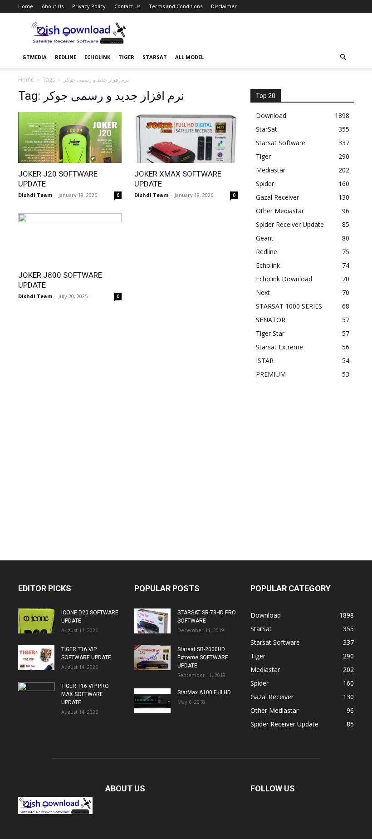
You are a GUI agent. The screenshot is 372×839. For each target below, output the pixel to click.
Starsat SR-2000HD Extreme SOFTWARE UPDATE (202, 657)
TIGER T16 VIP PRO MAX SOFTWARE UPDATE (85, 694)
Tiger (126, 57)
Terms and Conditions (175, 6)
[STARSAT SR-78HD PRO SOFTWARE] (152, 620)
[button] (343, 57)
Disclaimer (224, 6)
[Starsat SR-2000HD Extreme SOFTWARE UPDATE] (152, 657)
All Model (189, 57)
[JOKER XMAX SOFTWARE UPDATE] (186, 137)
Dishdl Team (35, 194)
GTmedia (34, 57)
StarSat (154, 57)
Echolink (97, 57)
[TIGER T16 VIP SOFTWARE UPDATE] (36, 657)
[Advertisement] (247, 32)
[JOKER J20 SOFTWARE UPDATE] (70, 137)
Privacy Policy (89, 6)
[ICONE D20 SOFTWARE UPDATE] (36, 620)
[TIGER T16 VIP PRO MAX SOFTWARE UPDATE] (36, 694)
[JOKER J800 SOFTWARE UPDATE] (70, 239)
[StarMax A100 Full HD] (152, 700)
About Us (53, 6)
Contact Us (127, 6)
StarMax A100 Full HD (204, 692)
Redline (65, 57)
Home (25, 6)
